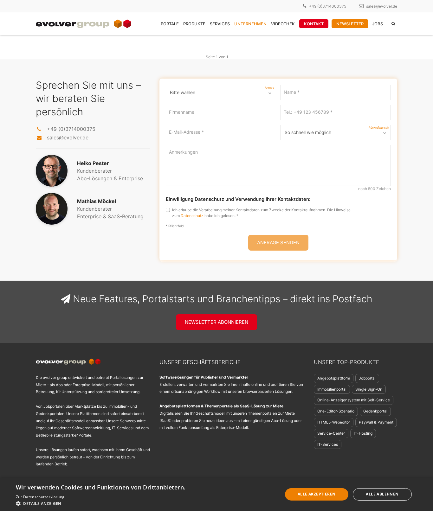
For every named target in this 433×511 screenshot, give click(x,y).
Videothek (283, 23)
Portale (170, 23)
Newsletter (350, 23)
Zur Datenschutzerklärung (40, 497)
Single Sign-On (368, 389)
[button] (108, 503)
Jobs (377, 23)
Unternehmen (250, 23)
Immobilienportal (331, 389)
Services (220, 23)
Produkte (194, 23)
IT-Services (327, 444)
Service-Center (331, 433)
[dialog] (216, 494)
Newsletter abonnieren (216, 322)
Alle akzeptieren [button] (316, 494)
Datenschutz (192, 215)
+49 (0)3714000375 (327, 6)
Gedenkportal (375, 411)
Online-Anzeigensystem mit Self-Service (353, 400)
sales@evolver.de (381, 6)
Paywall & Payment (376, 422)
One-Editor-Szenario (335, 411)
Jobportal (367, 378)
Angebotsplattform (333, 378)
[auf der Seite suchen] (393, 23)
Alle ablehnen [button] (382, 494)
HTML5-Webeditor (333, 422)
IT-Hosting (363, 433)
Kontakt (314, 23)
